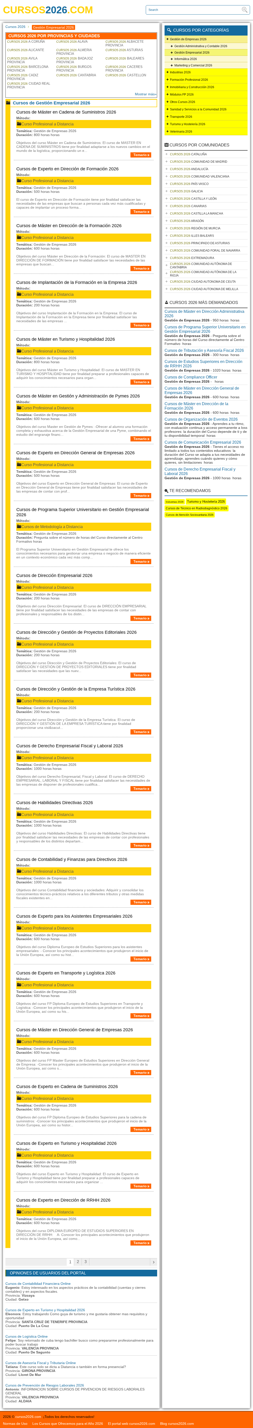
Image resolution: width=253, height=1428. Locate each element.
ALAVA (72, 41)
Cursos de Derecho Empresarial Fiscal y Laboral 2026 (69, 745)
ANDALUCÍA (189, 169)
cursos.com (48, 9)
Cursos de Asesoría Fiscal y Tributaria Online (40, 1363)
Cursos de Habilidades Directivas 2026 (54, 802)
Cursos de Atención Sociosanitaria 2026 (189, 514)
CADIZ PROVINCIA (22, 77)
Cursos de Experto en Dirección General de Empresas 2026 (75, 452)
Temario (140, 155)
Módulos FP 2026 (182, 94)
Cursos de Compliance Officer (191, 377)
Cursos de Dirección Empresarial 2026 (54, 575)
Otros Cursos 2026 (182, 102)
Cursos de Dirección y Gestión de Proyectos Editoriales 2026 (76, 632)
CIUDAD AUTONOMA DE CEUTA (203, 281)
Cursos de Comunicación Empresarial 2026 (203, 442)
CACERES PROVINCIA (124, 68)
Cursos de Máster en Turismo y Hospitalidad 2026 (65, 339)
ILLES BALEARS (192, 236)
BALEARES (124, 58)
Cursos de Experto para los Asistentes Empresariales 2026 (74, 916)
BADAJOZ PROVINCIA (74, 60)
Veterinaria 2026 (181, 131)
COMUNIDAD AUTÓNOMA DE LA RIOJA (203, 273)
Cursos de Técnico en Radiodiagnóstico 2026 (196, 508)
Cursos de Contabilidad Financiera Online (38, 1284)
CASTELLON (125, 75)
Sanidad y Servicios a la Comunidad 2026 (198, 109)
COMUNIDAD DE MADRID (198, 161)
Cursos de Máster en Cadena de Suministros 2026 (66, 112)
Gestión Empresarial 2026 (192, 52)
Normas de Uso (15, 1424)
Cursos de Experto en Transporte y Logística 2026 (65, 973)
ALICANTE (25, 50)
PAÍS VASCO (189, 184)
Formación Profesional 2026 (189, 79)
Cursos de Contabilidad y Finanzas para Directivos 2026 (71, 859)
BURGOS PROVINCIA (74, 68)
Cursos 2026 (15, 27)
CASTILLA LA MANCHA (196, 213)
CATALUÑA (188, 154)
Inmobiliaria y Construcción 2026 (192, 87)
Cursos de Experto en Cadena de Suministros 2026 (67, 1086)
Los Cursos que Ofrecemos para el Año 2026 (67, 1424)
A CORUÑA (26, 41)
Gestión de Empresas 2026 (188, 39)
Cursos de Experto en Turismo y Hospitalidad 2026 (66, 1143)
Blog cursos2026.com (177, 1424)
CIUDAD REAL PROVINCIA (28, 85)
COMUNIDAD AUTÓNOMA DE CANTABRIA (201, 265)
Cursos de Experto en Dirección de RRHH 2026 (63, 1200)
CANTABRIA (76, 75)
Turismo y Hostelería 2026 (187, 124)
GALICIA (186, 191)
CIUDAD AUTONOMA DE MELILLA (204, 289)
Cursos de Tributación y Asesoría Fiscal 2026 (204, 350)
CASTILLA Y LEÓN (193, 198)
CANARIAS (188, 206)
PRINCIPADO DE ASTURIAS (200, 243)
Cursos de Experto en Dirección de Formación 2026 (67, 168)
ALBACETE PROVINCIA (124, 43)
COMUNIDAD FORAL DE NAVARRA (205, 250)
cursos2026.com (28, 1417)
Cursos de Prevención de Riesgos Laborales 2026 (44, 1385)
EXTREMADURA (192, 258)
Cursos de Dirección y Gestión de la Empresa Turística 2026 (75, 689)
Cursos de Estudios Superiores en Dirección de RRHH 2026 (203, 363)
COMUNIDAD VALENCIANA (199, 176)
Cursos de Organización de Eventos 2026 (201, 419)
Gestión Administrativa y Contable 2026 (200, 46)
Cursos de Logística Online (26, 1336)
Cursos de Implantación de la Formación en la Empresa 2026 (76, 282)
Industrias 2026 (180, 72)
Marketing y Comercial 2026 (193, 65)
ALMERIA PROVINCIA (74, 52)
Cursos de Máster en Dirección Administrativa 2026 (204, 313)
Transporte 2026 (181, 117)
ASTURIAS (124, 50)
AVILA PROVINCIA (22, 60)
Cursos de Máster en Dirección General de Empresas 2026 (74, 1029)
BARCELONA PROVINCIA (27, 68)
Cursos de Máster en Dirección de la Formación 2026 (69, 225)
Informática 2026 (185, 59)
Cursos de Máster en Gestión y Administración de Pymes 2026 (78, 396)
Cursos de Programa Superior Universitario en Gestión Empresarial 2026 (82, 512)
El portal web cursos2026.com (131, 1424)
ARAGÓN (187, 221)
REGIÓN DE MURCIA (195, 228)
